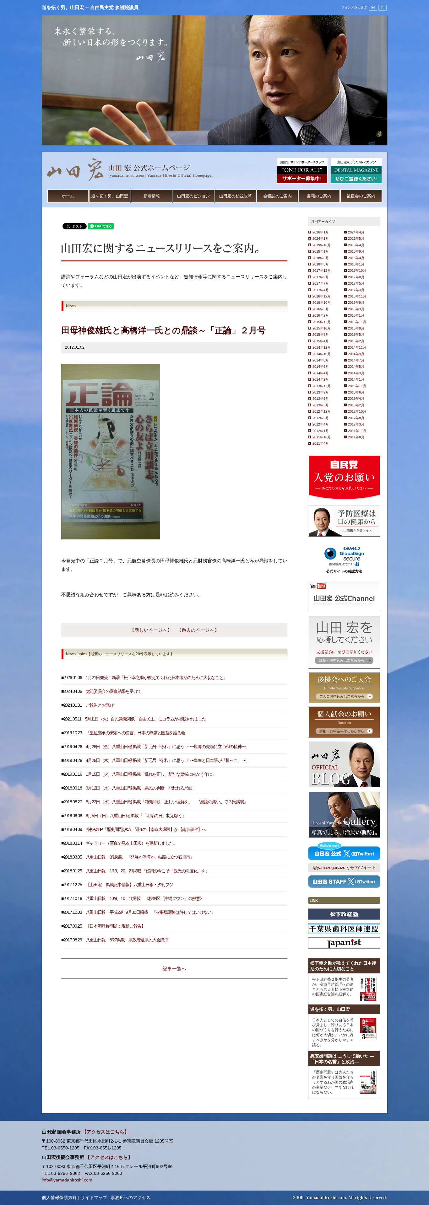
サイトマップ (94, 1197)
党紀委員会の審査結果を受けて (113, 691)
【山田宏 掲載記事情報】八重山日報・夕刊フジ (129, 884)
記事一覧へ (174, 968)
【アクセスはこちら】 (105, 1131)
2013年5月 (320, 398)
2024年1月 (320, 238)
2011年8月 (356, 437)
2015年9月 (356, 328)
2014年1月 (356, 379)
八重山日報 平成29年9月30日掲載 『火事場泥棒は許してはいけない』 (150, 912)
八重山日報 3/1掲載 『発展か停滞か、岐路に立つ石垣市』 (140, 857)
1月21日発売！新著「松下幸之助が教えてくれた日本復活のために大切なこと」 (156, 677)
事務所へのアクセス (130, 1197)
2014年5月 (356, 366)
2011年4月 (320, 443)
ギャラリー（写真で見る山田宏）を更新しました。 (131, 843)
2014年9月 (356, 354)
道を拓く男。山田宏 (109, 196)
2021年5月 (356, 238)
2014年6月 (320, 366)
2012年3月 (356, 424)
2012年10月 (357, 411)
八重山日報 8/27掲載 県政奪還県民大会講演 (127, 940)
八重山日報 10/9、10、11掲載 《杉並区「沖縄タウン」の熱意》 (145, 898)
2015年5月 (356, 334)
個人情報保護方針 (59, 1197)
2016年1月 (356, 315)
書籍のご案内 (319, 196)
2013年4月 (356, 398)
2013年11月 (357, 386)
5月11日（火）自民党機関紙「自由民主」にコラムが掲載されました (145, 719)
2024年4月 (356, 232)
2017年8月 (356, 277)
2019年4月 (356, 245)
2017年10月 (357, 270)
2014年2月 (320, 379)
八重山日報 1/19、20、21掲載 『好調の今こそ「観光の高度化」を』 (147, 871)
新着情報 (152, 196)
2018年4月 (356, 258)
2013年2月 (356, 405)
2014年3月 (356, 373)
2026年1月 (320, 232)
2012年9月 (320, 418)
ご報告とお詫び (100, 705)
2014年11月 (357, 347)
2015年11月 (357, 322)
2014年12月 (321, 347)
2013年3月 (320, 405)
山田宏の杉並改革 (235, 196)
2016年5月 (320, 309)
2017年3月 (356, 290)
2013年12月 (321, 386)
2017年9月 (320, 277)
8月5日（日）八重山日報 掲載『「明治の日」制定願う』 (136, 815)
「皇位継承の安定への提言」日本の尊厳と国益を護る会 (135, 733)
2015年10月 (321, 328)
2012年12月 (321, 411)
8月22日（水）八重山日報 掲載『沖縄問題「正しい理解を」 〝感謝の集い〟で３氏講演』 (167, 802)
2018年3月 (320, 264)
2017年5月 (356, 283)
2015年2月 (356, 341)
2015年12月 (321, 322)
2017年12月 (321, 270)
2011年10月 (321, 437)
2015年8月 (320, 334)
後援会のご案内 (361, 196)
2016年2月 (320, 315)
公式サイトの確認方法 (344, 571)
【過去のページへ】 (198, 630)
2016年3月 (356, 309)
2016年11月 (357, 296)
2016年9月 (356, 302)
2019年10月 (321, 245)
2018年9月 (356, 251)
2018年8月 (320, 258)
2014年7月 (356, 360)
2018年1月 (356, 264)
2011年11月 (357, 431)
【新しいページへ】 (151, 630)
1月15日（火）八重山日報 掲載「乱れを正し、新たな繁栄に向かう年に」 (151, 774)
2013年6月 (356, 392)
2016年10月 (321, 302)
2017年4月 (320, 290)
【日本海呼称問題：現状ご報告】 (115, 926)
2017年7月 (320, 283)
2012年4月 (320, 424)
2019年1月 (320, 251)
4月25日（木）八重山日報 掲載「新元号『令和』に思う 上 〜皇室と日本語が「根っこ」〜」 (167, 760)
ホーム (68, 196)
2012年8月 (356, 418)
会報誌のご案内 (277, 196)
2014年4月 (320, 373)
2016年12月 (321, 296)
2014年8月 (320, 360)
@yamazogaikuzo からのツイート (344, 867)
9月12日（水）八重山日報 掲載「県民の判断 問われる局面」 (141, 788)
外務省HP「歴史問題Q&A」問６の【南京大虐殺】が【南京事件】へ (146, 829)
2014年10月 (321, 354)
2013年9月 (320, 392)
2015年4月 (320, 341)
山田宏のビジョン (193, 196)
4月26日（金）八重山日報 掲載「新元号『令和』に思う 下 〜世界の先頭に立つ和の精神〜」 (167, 746)
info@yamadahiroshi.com (67, 1180)
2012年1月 (320, 431)
